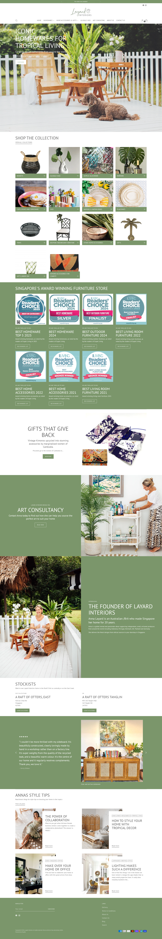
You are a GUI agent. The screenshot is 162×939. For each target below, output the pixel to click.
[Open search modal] (16, 20)
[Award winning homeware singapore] (64, 309)
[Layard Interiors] (81, 12)
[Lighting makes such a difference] (102, 874)
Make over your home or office (58, 867)
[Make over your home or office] (35, 874)
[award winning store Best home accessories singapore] (30, 366)
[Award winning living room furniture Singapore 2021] (97, 366)
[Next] (100, 1)
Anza (47, 861)
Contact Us (105, 918)
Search (104, 925)
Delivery (105, 907)
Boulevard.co (126, 816)
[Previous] (62, 1)
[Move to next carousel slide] (146, 753)
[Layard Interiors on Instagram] (146, 5)
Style (130, 861)
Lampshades (116, 861)
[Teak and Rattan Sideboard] (112, 751)
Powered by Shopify (20, 932)
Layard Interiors (29, 930)
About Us (105, 914)
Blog (103, 921)
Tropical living (137, 816)
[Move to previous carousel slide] (16, 753)
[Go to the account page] (142, 20)
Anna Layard (116, 816)
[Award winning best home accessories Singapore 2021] (64, 366)
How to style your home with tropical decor (127, 824)
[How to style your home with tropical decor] (102, 829)
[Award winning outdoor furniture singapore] (97, 309)
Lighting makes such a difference (126, 867)
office (60, 861)
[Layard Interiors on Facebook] (143, 5)
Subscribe (51, 909)
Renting (124, 861)
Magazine (54, 861)
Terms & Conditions (109, 911)
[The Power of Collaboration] (35, 829)
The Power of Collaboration (57, 818)
